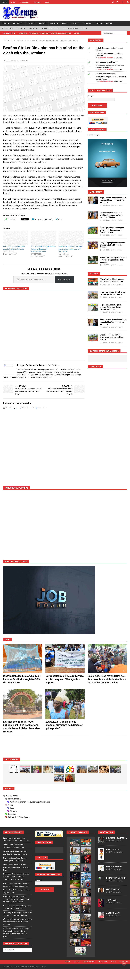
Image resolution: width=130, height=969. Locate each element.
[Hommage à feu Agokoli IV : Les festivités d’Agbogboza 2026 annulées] (93, 260)
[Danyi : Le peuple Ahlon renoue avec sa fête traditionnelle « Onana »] (93, 245)
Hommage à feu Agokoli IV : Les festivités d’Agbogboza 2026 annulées (113, 260)
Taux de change (93, 135)
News (13, 2)
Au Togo (31, 23)
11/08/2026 (106, 235)
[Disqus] (44, 445)
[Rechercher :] (114, 32)
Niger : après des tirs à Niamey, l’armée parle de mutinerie (15, 859)
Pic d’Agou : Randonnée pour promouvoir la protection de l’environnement (112, 230)
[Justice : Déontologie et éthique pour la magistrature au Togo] (14, 769)
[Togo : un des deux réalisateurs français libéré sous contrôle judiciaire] (93, 200)
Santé (65, 23)
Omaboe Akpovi (114, 866)
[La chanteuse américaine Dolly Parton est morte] (86, 901)
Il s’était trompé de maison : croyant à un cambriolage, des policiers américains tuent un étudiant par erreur (17, 932)
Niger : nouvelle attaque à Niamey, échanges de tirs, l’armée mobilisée (110, 307)
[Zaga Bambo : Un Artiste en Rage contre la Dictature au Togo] (70, 778)
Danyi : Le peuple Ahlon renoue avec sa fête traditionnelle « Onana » (112, 245)
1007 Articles (54, 365)
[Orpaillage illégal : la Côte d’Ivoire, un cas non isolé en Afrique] (93, 337)
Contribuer (33, 28)
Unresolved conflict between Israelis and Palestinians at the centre (71, 249)
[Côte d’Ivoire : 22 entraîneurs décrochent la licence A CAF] (93, 282)
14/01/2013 (11, 60)
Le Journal (24, 2)
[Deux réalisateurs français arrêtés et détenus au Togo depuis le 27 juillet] (93, 215)
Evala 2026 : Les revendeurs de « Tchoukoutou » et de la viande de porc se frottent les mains (107, 679)
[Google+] (118, 2)
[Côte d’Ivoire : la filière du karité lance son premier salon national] (75, 942)
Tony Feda (111, 899)
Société (75, 23)
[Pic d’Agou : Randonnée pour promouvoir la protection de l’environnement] (93, 230)
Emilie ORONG (113, 889)
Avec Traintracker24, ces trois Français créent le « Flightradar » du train (16, 867)
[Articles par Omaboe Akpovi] (101, 870)
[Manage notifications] (124, 963)
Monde (113, 962)
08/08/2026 (106, 265)
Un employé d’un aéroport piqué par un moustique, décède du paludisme (17, 914)
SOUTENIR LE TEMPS (70, 28)
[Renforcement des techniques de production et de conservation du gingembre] (104, 769)
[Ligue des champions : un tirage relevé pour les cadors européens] (86, 876)
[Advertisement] (65, 746)
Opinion (54, 23)
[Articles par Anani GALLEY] (101, 916)
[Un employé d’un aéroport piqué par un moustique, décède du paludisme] (75, 884)
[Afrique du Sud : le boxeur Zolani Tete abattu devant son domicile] (86, 926)
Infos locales (89, 962)
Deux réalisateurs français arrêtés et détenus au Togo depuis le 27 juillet (111, 215)
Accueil (5, 23)
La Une (4, 2)
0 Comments (24, 60)
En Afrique (103, 962)
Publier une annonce (50, 28)
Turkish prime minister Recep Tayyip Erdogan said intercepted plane (43, 249)
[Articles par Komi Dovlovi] (101, 858)
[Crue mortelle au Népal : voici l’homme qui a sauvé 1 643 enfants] (75, 842)
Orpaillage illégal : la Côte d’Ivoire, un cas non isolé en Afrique (111, 337)
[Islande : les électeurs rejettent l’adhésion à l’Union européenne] (75, 850)
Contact (37, 2)
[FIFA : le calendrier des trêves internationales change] (86, 909)
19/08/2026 (106, 220)
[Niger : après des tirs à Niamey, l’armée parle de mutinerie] (93, 295)
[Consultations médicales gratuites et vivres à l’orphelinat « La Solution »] (25, 769)
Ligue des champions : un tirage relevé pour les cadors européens (17, 907)
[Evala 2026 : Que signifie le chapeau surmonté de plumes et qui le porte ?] (65, 704)
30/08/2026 (106, 284)
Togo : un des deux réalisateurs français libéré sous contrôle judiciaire (113, 200)
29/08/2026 (106, 312)
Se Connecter (7, 28)
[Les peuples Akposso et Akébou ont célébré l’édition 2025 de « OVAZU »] (48, 769)
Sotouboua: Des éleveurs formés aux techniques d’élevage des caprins (64, 679)
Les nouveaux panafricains (106, 61)
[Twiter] (113, 2)
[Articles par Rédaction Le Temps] (101, 881)
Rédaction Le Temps (105, 57)
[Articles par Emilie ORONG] (101, 891)
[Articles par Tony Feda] (101, 905)
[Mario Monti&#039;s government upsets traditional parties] (15, 238)
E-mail (91, 96)
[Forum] (128, 2)
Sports (99, 23)
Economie (87, 23)
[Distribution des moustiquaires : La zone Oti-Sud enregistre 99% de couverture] (22, 658)
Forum (47, 2)
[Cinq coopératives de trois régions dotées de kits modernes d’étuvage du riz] (93, 769)
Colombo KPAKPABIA (116, 838)
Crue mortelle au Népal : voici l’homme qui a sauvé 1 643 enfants (16, 839)
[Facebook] (123, 2)
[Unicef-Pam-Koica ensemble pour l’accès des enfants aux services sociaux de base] (59, 769)
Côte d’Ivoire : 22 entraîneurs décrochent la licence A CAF (14, 846)
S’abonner (21, 28)
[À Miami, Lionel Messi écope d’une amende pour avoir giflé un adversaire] (80, 951)
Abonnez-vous (64, 279)
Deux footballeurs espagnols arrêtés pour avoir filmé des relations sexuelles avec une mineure (16, 876)
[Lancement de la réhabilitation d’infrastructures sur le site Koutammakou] (82, 769)
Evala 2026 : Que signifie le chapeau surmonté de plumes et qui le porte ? (64, 725)
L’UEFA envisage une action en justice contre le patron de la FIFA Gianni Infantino (17, 922)
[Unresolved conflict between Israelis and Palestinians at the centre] (71, 238)
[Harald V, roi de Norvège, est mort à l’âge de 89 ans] (86, 867)
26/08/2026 (106, 205)
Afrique (42, 23)
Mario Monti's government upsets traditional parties (14, 247)
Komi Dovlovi (113, 849)
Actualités (18, 23)
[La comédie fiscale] (115, 769)
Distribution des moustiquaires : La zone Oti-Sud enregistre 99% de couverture (21, 679)
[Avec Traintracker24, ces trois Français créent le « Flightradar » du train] (75, 859)
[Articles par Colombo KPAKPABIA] (101, 841)
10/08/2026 (106, 250)
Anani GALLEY (113, 913)
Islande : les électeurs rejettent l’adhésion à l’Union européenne (15, 852)
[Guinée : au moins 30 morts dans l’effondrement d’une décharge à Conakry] (86, 917)
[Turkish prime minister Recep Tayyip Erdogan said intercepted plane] (43, 238)
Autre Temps (96, 192)
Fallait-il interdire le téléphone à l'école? (109, 49)
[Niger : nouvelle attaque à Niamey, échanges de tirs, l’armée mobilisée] (93, 307)
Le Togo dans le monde (105, 73)
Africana (94, 274)
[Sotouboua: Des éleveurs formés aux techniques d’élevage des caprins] (65, 658)
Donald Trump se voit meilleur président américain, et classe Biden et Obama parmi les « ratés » (16, 899)
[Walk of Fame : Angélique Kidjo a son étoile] (86, 942)
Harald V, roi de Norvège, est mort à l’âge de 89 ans (16, 891)
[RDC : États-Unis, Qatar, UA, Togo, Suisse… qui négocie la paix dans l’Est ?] (75, 917)
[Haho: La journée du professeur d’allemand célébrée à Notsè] (59, 778)
